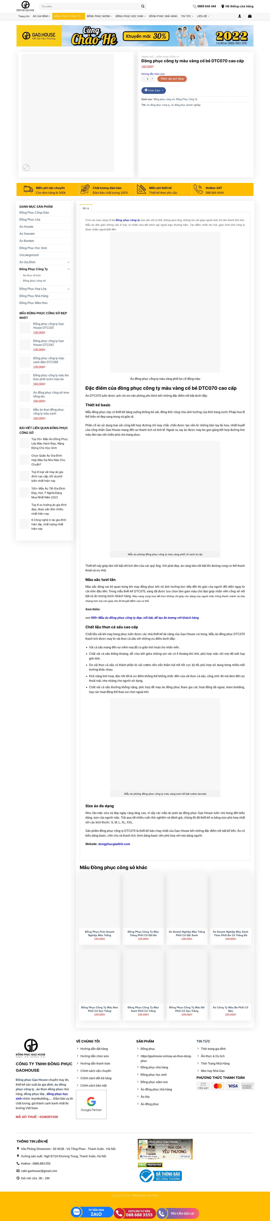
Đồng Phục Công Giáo (34, 212)
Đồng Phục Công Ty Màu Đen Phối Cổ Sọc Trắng (99, 1009)
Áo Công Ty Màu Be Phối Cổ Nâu (230, 1009)
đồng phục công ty (128, 220)
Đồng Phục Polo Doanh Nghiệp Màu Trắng (99, 933)
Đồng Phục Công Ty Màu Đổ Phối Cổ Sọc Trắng (187, 1009)
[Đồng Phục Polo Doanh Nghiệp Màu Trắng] (99, 900)
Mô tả (86, 208)
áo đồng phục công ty (158, 105)
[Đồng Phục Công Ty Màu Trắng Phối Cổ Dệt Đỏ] (143, 900)
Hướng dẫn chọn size (153, 74)
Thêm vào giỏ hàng (172, 78)
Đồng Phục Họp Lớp (32, 288)
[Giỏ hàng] (249, 16)
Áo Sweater (27, 233)
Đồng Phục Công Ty (167, 57)
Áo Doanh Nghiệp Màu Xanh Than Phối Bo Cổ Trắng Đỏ (230, 933)
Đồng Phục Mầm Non (33, 303)
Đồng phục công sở (164, 99)
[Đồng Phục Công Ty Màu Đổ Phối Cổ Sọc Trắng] (187, 975)
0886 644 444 (206, 6)
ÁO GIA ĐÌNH (40, 16)
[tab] (86, 208)
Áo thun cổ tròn (32, 275)
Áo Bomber (26, 240)
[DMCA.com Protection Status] (150, 1164)
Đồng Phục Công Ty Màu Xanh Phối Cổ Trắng (143, 1009)
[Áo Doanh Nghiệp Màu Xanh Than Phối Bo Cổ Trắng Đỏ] (230, 900)
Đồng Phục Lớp (29, 219)
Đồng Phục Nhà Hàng (33, 295)
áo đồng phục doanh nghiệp (185, 105)
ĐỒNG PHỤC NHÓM (98, 16)
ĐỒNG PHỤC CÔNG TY (67, 16)
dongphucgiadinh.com (114, 844)
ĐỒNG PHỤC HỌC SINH (129, 16)
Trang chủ (23, 16)
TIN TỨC (186, 16)
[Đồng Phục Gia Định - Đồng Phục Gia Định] (25, 6)
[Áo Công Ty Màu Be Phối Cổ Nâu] (230, 975)
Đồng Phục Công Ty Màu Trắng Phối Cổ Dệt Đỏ (143, 933)
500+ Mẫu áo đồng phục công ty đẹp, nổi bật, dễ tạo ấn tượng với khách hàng (145, 617)
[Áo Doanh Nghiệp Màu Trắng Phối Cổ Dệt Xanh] (187, 900)
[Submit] (143, 6)
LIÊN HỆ (202, 16)
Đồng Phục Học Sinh (33, 247)
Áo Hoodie (26, 226)
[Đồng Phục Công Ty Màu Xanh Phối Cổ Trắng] (143, 975)
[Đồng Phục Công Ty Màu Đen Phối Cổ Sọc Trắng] (99, 975)
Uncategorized (29, 255)
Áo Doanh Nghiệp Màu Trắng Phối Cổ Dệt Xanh (187, 933)
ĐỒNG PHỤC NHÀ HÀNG (163, 16)
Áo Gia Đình (27, 262)
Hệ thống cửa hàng (239, 6)
